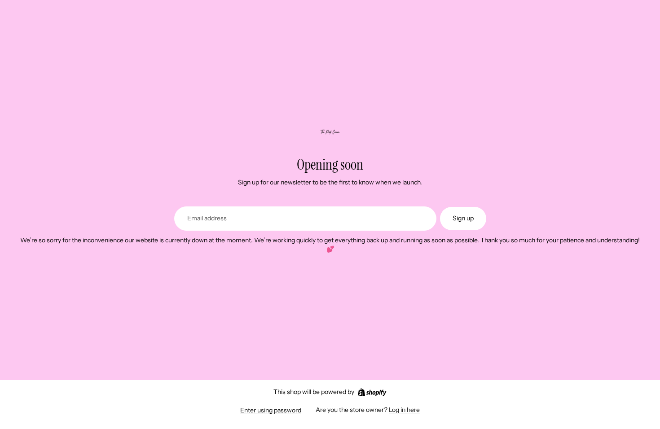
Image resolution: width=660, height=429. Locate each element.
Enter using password (270, 410)
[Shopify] (372, 392)
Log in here (404, 410)
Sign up (463, 218)
